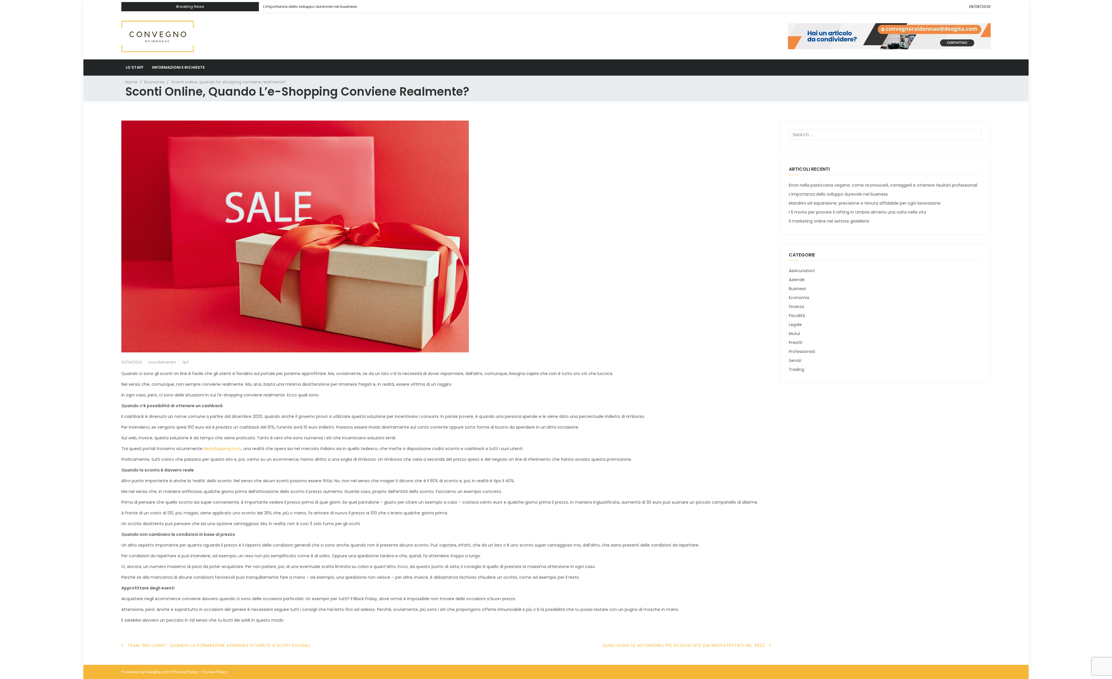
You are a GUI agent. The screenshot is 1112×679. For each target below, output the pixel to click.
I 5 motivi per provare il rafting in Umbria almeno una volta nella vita (857, 212)
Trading (796, 369)
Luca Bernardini (162, 362)
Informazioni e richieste (178, 67)
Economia (154, 82)
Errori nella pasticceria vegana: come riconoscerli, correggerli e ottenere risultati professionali (883, 185)
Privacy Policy (185, 672)
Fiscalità (797, 315)
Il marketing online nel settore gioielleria (829, 221)
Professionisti (802, 351)
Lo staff (134, 67)
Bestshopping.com (222, 449)
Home (131, 82)
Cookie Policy (214, 672)
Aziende (797, 280)
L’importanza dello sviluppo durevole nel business (310, 6)
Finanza (796, 307)
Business (797, 289)
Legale (795, 324)
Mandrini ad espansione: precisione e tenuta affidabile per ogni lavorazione (865, 203)
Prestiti (795, 342)
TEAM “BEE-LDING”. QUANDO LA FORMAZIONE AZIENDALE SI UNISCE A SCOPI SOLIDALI (219, 645)
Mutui (794, 333)
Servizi (795, 360)
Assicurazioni (802, 271)
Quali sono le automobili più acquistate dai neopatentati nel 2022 (684, 645)
